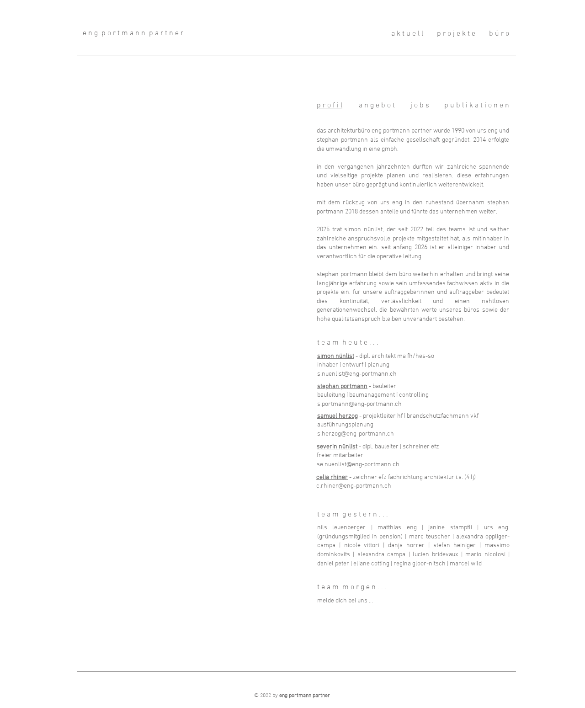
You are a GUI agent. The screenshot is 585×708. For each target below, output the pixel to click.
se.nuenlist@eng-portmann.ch (358, 464)
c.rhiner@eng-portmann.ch (353, 486)
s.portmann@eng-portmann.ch (359, 404)
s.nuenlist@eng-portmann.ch (357, 374)
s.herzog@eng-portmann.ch (355, 434)
